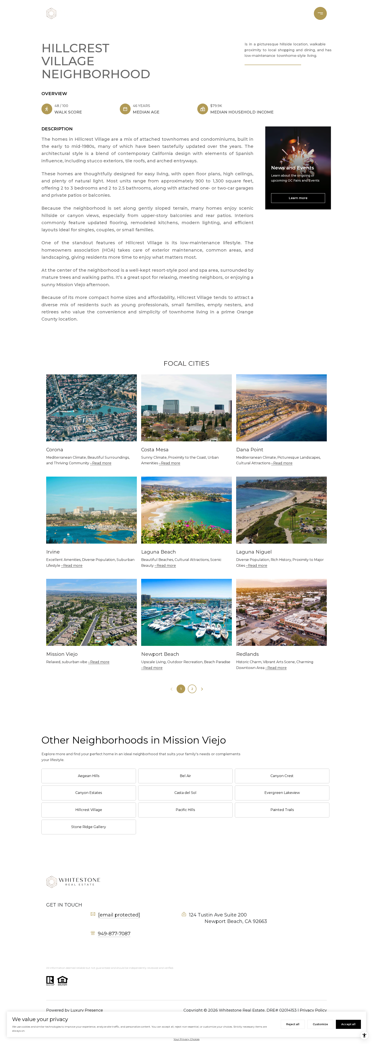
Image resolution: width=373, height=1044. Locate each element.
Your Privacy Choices (186, 1039)
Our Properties (182, 13)
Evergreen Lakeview (282, 793)
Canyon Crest (282, 776)
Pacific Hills (185, 810)
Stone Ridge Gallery (88, 827)
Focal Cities (278, 13)
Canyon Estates (88, 793)
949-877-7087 (114, 934)
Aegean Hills (88, 776)
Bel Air (185, 776)
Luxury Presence (87, 1010)
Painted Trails (282, 810)
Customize (320, 1024)
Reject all (292, 1024)
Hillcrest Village (88, 810)
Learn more (298, 198)
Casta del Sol (185, 793)
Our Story (214, 13)
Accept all (348, 1024)
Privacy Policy (313, 1010)
